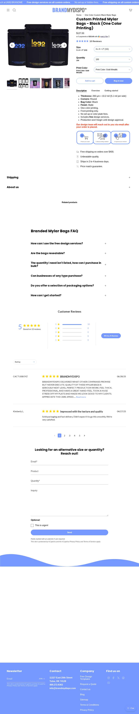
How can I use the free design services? (57, 243)
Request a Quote (88, 684)
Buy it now (118, 81)
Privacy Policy (75, 542)
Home (78, 15)
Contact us (85, 689)
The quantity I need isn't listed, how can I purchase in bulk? (66, 264)
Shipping (12, 177)
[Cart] (130, 10)
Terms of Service (90, 542)
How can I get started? (46, 295)
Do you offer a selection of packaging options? (62, 285)
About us (13, 187)
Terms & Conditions (89, 705)
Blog (82, 694)
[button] (104, 36)
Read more (81, 397)
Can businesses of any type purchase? (57, 276)
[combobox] (25, 362)
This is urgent (41, 525)
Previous (12, 45)
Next (64, 45)
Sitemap (84, 700)
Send (69, 532)
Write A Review (111, 336)
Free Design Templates (86, 677)
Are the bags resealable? (48, 253)
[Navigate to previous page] (54, 435)
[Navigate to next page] (84, 435)
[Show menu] (8, 10)
